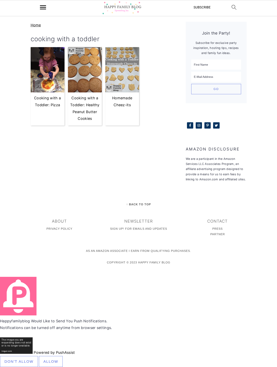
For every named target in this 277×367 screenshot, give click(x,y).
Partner (217, 234)
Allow (50, 361)
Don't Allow (18, 361)
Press (217, 228)
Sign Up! (117, 228)
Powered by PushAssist (54, 352)
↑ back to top (138, 204)
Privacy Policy (59, 228)
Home (36, 25)
